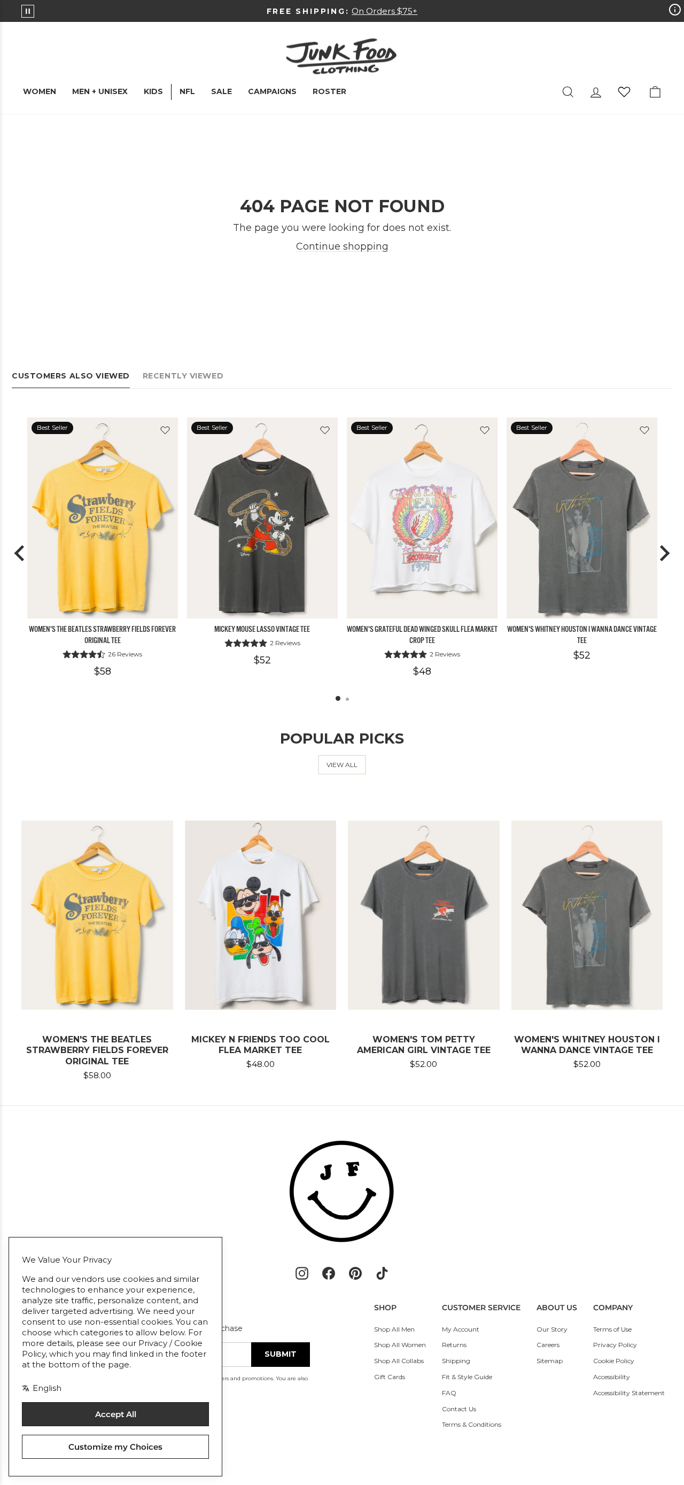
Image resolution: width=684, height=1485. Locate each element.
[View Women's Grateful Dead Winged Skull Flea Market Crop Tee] (422, 517)
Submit (281, 1354)
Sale (221, 91)
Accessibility (611, 1377)
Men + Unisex (100, 91)
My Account (460, 1329)
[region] (342, 553)
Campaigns (272, 91)
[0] (624, 92)
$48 (422, 671)
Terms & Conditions (471, 1424)
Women (39, 91)
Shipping (456, 1361)
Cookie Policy (613, 1361)
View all (342, 765)
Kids (153, 91)
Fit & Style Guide (467, 1377)
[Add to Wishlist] (165, 430)
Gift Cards (389, 1377)
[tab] (338, 698)
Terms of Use (612, 1329)
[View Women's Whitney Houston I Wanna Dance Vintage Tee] (582, 517)
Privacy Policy (615, 1345)
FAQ (449, 1393)
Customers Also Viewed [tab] (71, 376)
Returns (454, 1345)
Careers (548, 1345)
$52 (262, 660)
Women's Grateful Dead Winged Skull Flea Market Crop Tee (422, 635)
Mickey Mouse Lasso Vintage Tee (262, 629)
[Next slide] (663, 553)
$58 (102, 671)
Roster (329, 91)
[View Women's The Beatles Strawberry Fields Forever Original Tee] (102, 517)
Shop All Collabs (399, 1361)
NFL (187, 91)
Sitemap (550, 1361)
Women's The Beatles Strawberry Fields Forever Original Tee (102, 635)
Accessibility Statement (629, 1393)
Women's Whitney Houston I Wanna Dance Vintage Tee (582, 635)
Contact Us (459, 1409)
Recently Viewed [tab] (183, 376)
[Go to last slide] (20, 553)
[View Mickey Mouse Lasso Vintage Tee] (262, 517)
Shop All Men (394, 1329)
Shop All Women (400, 1345)
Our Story (552, 1329)
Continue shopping (342, 246)
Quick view (102, 606)
